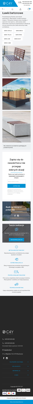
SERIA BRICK (19, 30)
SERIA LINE (7, 39)
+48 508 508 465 (27, 1)
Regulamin (9, 190)
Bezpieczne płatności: (9, 390)
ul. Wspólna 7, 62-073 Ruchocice (13, 354)
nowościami (12, 176)
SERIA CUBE (7, 43)
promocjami (19, 176)
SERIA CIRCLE (8, 30)
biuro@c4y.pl (27, 5)
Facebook (15, 216)
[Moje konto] (20, 9)
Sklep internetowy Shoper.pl (16, 402)
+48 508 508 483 (27, 3)
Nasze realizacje (16, 239)
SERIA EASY (17, 39)
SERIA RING (19, 34)
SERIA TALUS (7, 34)
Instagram (18, 216)
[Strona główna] (9, 3)
